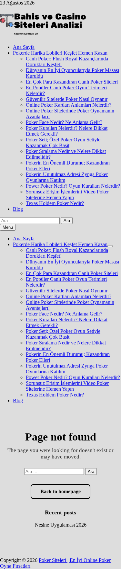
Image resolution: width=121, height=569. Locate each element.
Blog (18, 209)
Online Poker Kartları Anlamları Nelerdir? (68, 105)
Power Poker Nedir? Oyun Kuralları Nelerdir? (73, 186)
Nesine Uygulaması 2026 (60, 525)
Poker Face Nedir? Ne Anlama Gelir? (64, 122)
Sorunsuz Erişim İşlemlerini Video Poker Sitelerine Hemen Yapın (67, 194)
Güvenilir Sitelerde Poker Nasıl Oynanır (66, 99)
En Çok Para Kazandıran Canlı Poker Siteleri (72, 81)
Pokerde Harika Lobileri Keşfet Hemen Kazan (60, 53)
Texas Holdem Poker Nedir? (55, 203)
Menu (8, 227)
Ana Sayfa (24, 47)
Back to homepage (60, 491)
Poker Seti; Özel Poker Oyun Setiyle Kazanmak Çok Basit (63, 142)
